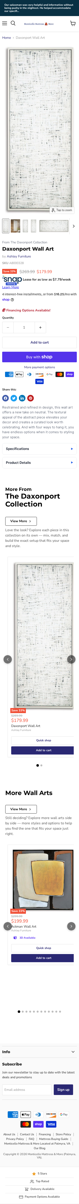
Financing (45, 1134)
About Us (9, 1134)
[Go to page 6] (38, 1012)
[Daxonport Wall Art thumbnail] (5, 226)
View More (18, 521)
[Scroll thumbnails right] (72, 226)
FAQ (31, 1139)
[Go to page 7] (41, 1012)
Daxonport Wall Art (25, 726)
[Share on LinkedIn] (22, 398)
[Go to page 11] (56, 1012)
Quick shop (43, 740)
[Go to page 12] (60, 1012)
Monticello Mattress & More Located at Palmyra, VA (37, 1144)
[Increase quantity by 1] (40, 327)
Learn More (10, 287)
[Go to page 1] (37, 765)
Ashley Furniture (19, 256)
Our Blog (39, 1148)
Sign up (63, 1089)
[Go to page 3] (26, 1012)
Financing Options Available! (27, 310)
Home (6, 38)
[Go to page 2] (41, 765)
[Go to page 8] (45, 1012)
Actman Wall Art (23, 926)
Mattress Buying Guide (53, 1139)
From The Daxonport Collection (24, 242)
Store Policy (63, 1134)
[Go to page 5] (34, 1012)
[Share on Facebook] (5, 398)
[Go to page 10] (53, 1012)
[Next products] (71, 659)
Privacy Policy (15, 1139)
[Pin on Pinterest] (30, 398)
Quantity (8, 318)
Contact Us (27, 1134)
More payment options (39, 367)
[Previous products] (8, 659)
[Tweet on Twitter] (14, 398)
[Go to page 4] (30, 1012)
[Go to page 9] (49, 1012)
